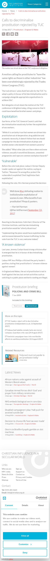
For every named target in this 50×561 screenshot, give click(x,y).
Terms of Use (21, 480)
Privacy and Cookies (24, 477)
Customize (23, 544)
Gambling (18, 435)
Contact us (20, 474)
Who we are (6, 469)
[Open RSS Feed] (16, 34)
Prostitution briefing (24, 287)
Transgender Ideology (21, 404)
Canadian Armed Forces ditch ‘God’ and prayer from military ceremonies (23, 392)
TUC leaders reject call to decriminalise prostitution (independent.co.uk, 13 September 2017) (23, 323)
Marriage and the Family (22, 385)
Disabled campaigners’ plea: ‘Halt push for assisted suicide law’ (24, 411)
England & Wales (31, 30)
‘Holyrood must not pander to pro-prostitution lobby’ (32, 356)
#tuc (22, 191)
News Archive (7, 474)
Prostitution (18, 30)
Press (4, 477)
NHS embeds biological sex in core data (23, 401)
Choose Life (19, 424)
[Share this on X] (3, 34)
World (34, 385)
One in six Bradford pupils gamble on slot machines (24, 431)
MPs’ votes (6, 472)
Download (32, 306)
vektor (11, 559)
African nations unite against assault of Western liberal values (23, 381)
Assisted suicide (20, 415)
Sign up (19, 469)
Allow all (25, 536)
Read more (18, 306)
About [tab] (41, 505)
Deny (25, 552)
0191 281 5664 (11, 490)
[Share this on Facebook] (8, 34)
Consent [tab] (9, 505)
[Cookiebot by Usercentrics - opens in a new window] (36, 498)
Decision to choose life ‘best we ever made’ (24, 421)
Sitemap (5, 480)
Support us (20, 472)
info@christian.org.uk (15, 493)
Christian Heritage (20, 396)
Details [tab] (25, 505)
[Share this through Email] (12, 34)
